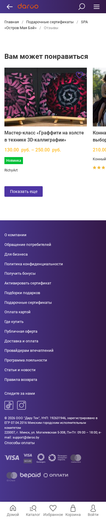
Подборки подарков (22, 293)
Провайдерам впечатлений (29, 350)
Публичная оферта (20, 331)
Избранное (53, 514)
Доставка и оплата (21, 341)
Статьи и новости (20, 370)
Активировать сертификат (27, 283)
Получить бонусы (20, 273)
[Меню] (96, 6)
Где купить (14, 321)
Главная (12, 22)
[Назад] (9, 6)
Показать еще (23, 191)
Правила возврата (20, 379)
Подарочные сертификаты (49, 22)
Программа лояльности (25, 360)
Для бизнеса (16, 254)
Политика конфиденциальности (33, 264)
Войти (93, 514)
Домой (13, 514)
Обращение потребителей (27, 244)
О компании (15, 235)
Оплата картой (17, 312)
